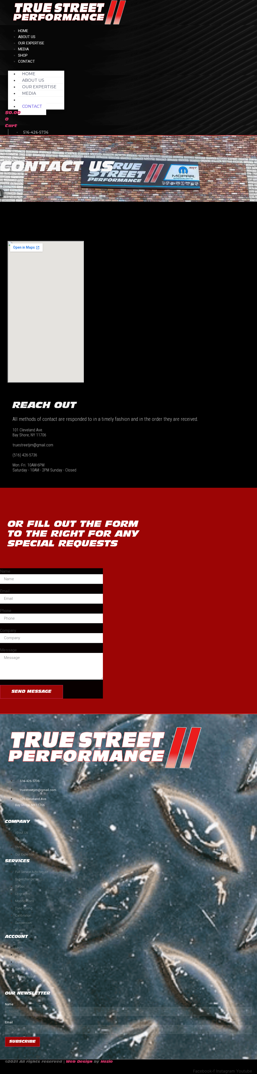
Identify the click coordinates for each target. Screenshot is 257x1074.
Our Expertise (31, 43)
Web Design (79, 1061)
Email (5, 591)
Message (8, 650)
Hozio (107, 1061)
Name (5, 571)
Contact (26, 61)
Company (8, 631)
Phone (5, 611)
